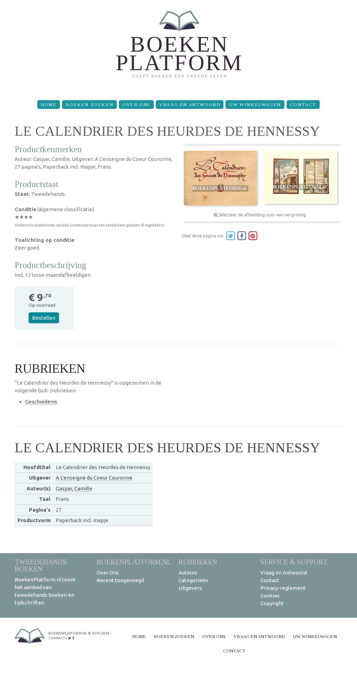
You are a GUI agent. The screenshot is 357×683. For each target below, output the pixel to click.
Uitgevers (190, 588)
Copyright (272, 603)
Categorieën (193, 580)
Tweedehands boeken (41, 565)
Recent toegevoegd (120, 580)
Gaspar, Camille (74, 488)
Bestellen (43, 318)
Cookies (270, 596)
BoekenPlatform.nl (134, 561)
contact (56, 638)
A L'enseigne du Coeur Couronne (94, 478)
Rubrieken (197, 561)
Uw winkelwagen (255, 104)
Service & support (293, 561)
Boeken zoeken (89, 104)
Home (48, 104)
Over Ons (136, 104)
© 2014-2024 (98, 633)
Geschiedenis (41, 401)
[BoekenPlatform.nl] (178, 47)
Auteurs (187, 573)
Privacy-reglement (283, 588)
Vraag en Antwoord (189, 104)
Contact (303, 104)
